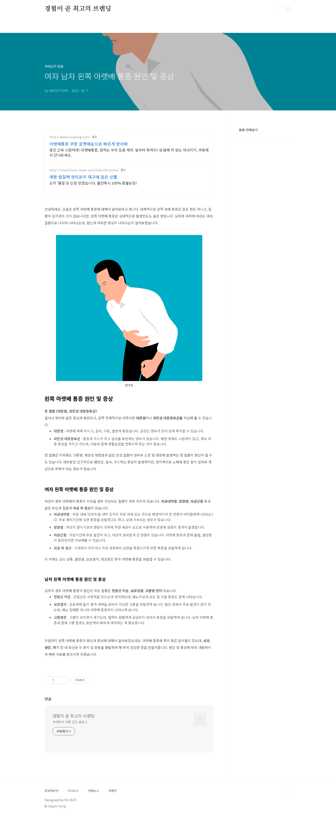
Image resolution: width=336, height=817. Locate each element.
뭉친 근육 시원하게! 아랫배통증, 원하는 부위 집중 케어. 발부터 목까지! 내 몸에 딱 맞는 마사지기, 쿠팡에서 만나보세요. (129, 152)
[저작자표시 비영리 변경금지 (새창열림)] (95, 680)
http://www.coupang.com (69, 137)
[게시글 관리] (64, 680)
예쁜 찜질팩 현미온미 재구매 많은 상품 (83, 177)
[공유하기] (58, 680)
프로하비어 (51, 791)
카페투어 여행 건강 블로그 (70, 722)
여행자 (112, 791)
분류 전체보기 (248, 130)
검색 (277, 9)
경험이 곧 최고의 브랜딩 (78, 9)
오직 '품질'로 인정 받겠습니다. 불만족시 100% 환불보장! (93, 182)
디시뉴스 (73, 791)
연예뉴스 (93, 791)
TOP (287, 792)
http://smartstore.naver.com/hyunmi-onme (83, 170)
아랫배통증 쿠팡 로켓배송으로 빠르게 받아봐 (88, 143)
